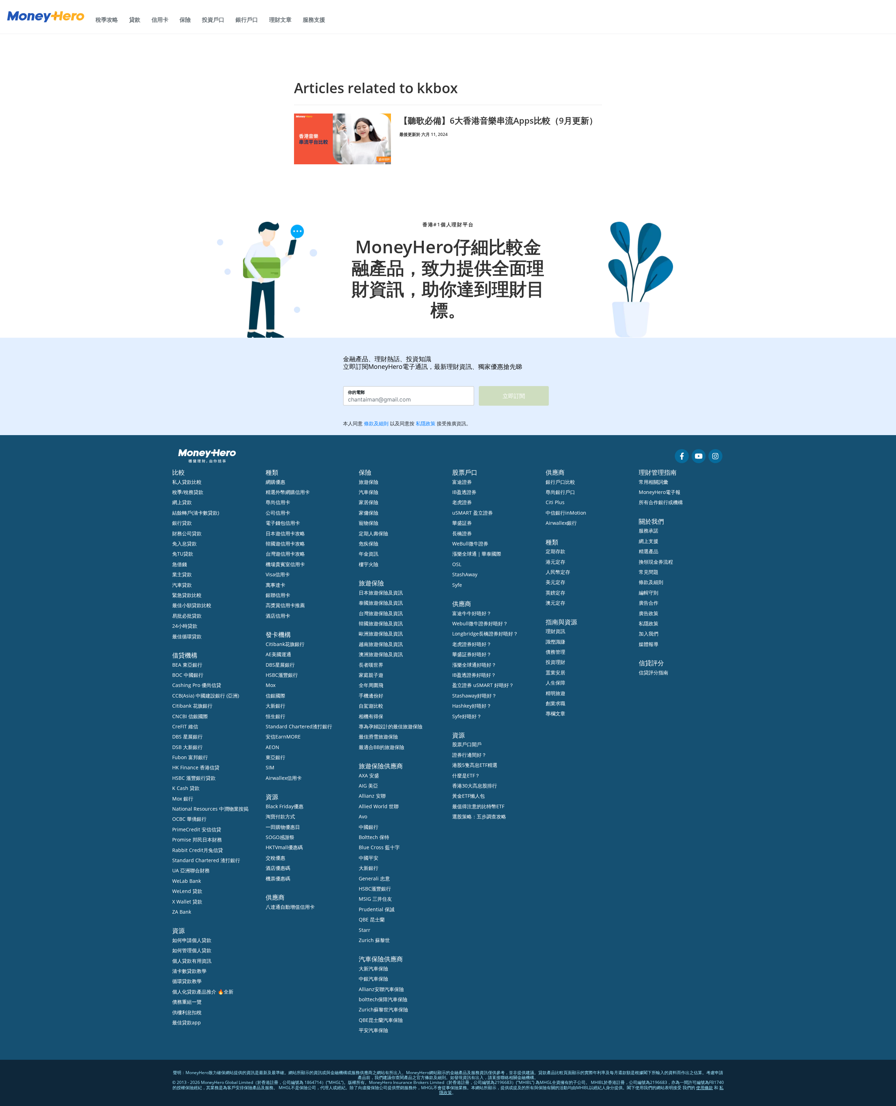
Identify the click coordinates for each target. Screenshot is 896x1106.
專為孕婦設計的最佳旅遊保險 (390, 726)
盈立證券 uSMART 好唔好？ (483, 685)
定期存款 (555, 551)
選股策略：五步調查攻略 (479, 816)
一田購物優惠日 (283, 827)
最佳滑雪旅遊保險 (378, 736)
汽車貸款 (182, 585)
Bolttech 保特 (374, 837)
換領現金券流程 (656, 561)
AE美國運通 (278, 654)
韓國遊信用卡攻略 (285, 543)
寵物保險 (368, 523)
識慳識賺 (555, 641)
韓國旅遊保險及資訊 (381, 623)
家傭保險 (368, 512)
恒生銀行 (275, 716)
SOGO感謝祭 (280, 837)
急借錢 (179, 564)
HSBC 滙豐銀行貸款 (194, 778)
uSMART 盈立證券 (472, 512)
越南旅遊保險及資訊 (381, 644)
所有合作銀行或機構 (661, 502)
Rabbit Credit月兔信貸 (197, 850)
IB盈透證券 (464, 492)
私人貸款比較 (187, 482)
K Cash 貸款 (186, 788)
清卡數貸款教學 (189, 971)
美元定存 (555, 582)
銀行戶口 (247, 19)
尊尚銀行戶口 (560, 492)
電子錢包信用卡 (283, 523)
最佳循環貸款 (187, 636)
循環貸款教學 (187, 981)
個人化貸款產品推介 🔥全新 (202, 991)
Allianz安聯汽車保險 (381, 989)
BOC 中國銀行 (187, 675)
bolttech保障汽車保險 (383, 999)
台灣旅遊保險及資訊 (381, 613)
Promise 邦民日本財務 (197, 839)
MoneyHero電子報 (659, 492)
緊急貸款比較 (187, 595)
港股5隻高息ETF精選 (474, 765)
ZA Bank (181, 911)
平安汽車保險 (373, 1030)
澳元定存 (555, 602)
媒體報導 (648, 644)
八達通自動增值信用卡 (290, 907)
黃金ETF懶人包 (468, 795)
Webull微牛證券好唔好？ (480, 623)
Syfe (457, 585)
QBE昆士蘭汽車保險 (381, 1020)
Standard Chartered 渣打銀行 (206, 860)
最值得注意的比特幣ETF (478, 806)
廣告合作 (648, 602)
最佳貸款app (186, 1022)
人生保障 (555, 682)
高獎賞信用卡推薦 (285, 605)
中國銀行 (368, 827)
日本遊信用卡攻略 (285, 533)
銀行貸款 (182, 523)
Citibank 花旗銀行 (192, 705)
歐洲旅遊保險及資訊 (381, 633)
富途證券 (462, 482)
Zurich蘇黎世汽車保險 (383, 1009)
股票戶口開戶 (467, 744)
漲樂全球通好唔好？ (474, 664)
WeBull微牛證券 (470, 543)
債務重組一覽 (187, 1001)
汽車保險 (368, 492)
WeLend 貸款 (187, 891)
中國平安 (368, 857)
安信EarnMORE (283, 736)
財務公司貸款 (187, 533)
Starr (364, 930)
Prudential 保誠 (376, 909)
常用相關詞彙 (653, 482)
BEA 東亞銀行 (187, 664)
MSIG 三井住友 (375, 898)
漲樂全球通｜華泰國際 (476, 553)
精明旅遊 (555, 693)
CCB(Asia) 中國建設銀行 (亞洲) (205, 695)
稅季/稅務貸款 (187, 492)
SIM (270, 767)
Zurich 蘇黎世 (374, 940)
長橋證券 (462, 533)
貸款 (134, 19)
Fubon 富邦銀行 (190, 757)
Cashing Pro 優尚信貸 (196, 685)
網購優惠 (275, 482)
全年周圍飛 (371, 685)
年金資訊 (368, 553)
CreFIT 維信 (185, 726)
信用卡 (160, 19)
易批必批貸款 (187, 615)
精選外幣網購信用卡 (288, 492)
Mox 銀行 (182, 798)
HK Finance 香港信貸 (195, 767)
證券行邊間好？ (469, 754)
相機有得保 (371, 716)
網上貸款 (182, 502)
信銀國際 (275, 695)
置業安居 (555, 672)
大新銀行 (275, 705)
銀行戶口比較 (560, 482)
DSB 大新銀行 (187, 747)
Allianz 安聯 (372, 795)
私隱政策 (648, 623)
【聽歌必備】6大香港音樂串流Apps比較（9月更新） (498, 120)
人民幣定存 (558, 572)
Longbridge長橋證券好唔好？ (485, 633)
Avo (363, 816)
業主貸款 (182, 574)
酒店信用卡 (278, 615)
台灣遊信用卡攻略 (285, 553)
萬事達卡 (275, 585)
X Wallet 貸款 (187, 901)
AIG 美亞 (368, 785)
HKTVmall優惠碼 (284, 847)
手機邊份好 (371, 695)
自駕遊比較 (371, 705)
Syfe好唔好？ (467, 716)
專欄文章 (555, 713)
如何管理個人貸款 (191, 950)
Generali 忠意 (374, 878)
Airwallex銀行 (561, 523)
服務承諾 (648, 530)
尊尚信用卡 (278, 502)
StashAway (464, 574)
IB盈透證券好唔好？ (474, 675)
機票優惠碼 (278, 878)
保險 (185, 19)
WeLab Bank (186, 881)
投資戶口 (213, 19)
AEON (272, 747)
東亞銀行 (275, 757)
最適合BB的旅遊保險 (381, 747)
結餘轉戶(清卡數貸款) (195, 512)
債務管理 (555, 651)
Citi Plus (555, 502)
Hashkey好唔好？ (471, 705)
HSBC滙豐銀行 (282, 675)
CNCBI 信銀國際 (190, 716)
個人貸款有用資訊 (191, 960)
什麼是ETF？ (466, 775)
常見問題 (648, 572)
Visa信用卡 (278, 574)
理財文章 (280, 19)
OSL (456, 564)
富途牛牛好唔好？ (471, 613)
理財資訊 (555, 631)
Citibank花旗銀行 (285, 644)
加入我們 (648, 633)
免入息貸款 (184, 543)
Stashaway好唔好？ (474, 695)
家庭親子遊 (371, 675)
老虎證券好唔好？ (471, 644)
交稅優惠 (275, 857)
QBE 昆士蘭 (372, 919)
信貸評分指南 (653, 672)
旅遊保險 (368, 482)
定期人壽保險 (373, 533)
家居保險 (368, 502)
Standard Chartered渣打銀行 (299, 726)
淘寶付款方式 (280, 816)
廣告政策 (648, 613)
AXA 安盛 (369, 775)
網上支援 (648, 541)
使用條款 (704, 1088)
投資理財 (555, 662)
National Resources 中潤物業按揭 (210, 808)
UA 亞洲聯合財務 (191, 870)
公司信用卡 (278, 512)
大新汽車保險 (373, 968)
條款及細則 (651, 582)
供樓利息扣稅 (187, 1012)
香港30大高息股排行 (474, 785)
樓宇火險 (368, 564)
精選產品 (648, 551)
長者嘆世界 (371, 664)
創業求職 (555, 703)
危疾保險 (368, 543)
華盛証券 (462, 523)
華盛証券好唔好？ (471, 654)
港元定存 (555, 561)
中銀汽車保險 (373, 978)
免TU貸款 (182, 553)
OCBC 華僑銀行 (189, 819)
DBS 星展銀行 (187, 736)
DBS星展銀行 (280, 664)
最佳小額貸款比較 (191, 605)
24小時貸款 (184, 626)
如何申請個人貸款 (191, 940)
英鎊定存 (555, 592)
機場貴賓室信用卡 (285, 564)
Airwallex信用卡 (284, 778)
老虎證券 (462, 502)
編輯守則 (648, 592)
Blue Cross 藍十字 (379, 847)
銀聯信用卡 (278, 595)
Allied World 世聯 (379, 806)
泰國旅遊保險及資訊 (381, 602)
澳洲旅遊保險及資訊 (381, 654)
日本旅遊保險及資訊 (381, 592)
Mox (270, 685)
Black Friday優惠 (284, 806)
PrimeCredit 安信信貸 (196, 829)
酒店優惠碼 (278, 868)
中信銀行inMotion (566, 512)
